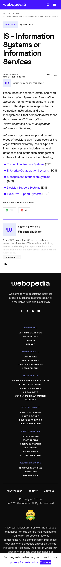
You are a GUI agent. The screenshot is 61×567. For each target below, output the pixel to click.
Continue (45, 562)
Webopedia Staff (35, 83)
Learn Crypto (30, 375)
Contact (30, 340)
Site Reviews (30, 447)
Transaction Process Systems (25, 164)
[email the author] (5, 264)
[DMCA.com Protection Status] (30, 512)
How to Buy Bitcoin (30, 412)
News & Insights (30, 351)
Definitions (14, 13)
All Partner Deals (30, 455)
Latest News (30, 357)
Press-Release (30, 368)
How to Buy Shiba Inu (30, 420)
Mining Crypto (30, 392)
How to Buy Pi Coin (30, 423)
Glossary (30, 399)
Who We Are (30, 328)
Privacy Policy (30, 336)
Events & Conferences (30, 364)
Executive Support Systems (24, 194)
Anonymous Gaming (30, 444)
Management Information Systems (28, 176)
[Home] (4, 13)
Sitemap (30, 344)
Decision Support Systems (23, 187)
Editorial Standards (30, 333)
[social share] (21, 311)
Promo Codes (30, 451)
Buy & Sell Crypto (30, 407)
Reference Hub (30, 475)
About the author (28, 227)
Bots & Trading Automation (30, 396)
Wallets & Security (30, 388)
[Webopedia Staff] (7, 80)
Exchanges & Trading (30, 384)
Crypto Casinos (30, 436)
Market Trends (30, 360)
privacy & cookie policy (24, 562)
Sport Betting (30, 440)
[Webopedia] (14, 5)
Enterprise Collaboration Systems (28, 170)
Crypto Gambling (30, 431)
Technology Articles (30, 468)
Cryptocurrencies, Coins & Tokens (30, 381)
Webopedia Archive (30, 463)
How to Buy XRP (30, 416)
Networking (11, 24)
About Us (49, 491)
